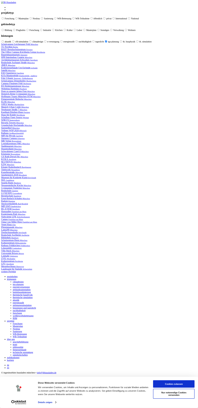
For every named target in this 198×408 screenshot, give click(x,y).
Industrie (47, 30)
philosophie (18, 347)
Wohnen (131, 30)
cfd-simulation (21, 41)
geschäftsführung (20, 342)
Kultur (69, 30)
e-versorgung (53, 41)
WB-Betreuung (64, 18)
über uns (11, 339)
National (134, 18)
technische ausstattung (23, 352)
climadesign (37, 41)
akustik (7, 41)
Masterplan (23, 18)
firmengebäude (19, 349)
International (121, 18)
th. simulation (145, 41)
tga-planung (113, 41)
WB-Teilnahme (82, 18)
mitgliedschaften (20, 355)
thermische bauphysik (23, 295)
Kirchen (59, 30)
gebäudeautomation (22, 289)
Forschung (9, 18)
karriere (10, 360)
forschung (17, 313)
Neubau (36, 18)
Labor (79, 30)
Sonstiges (104, 30)
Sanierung (48, 18)
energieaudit (69, 41)
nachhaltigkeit (84, 41)
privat (108, 18)
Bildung (8, 30)
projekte (10, 321)
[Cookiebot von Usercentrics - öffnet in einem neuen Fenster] (18, 402)
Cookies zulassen (174, 384)
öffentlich (97, 18)
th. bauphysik (128, 41)
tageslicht (99, 41)
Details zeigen (45, 402)
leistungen (11, 279)
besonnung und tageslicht (24, 308)
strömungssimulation (22, 305)
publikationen (13, 357)
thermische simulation (23, 297)
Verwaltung (118, 30)
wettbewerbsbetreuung (23, 315)
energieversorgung (21, 287)
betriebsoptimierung (22, 292)
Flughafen (20, 30)
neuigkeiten (12, 276)
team (15, 344)
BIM (15, 318)
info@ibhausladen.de (46, 372)
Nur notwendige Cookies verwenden (173, 393)
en (8, 367)
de (8, 365)
